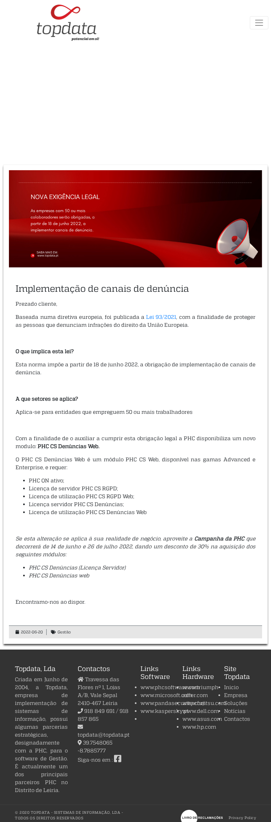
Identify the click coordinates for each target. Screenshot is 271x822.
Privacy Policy (242, 818)
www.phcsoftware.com (170, 687)
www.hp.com (199, 727)
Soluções (236, 703)
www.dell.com (200, 711)
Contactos (237, 719)
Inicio (231, 687)
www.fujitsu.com (204, 703)
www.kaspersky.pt (164, 711)
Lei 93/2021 (161, 317)
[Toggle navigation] (259, 22)
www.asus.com (202, 719)
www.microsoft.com (166, 695)
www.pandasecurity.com (173, 703)
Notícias (235, 711)
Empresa (236, 695)
